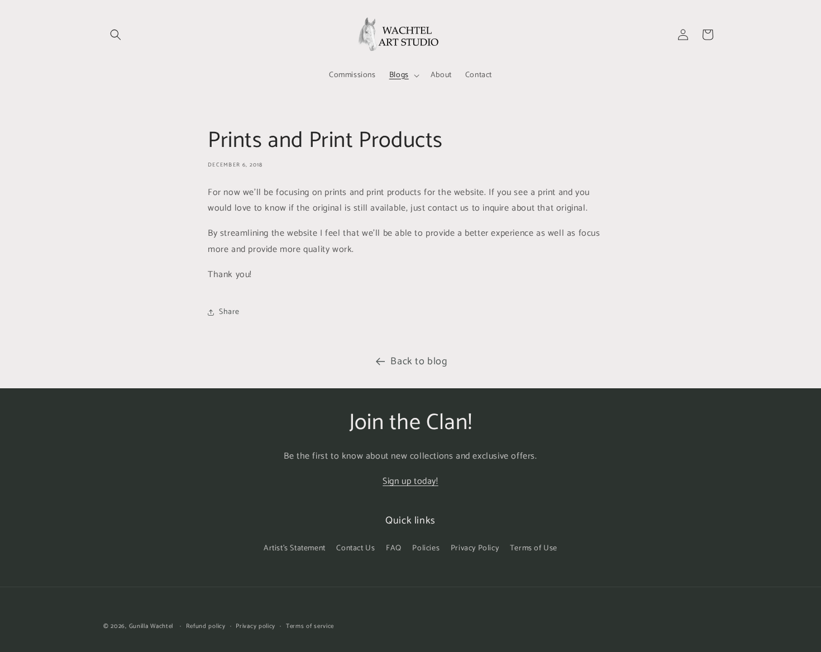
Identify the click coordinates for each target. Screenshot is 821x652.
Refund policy (206, 626)
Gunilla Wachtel (151, 626)
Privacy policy (255, 626)
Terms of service (310, 626)
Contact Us (355, 548)
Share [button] (229, 312)
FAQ (394, 548)
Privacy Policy (475, 548)
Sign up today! (410, 481)
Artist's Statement (295, 548)
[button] (115, 34)
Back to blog (418, 361)
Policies (426, 548)
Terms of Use (533, 548)
